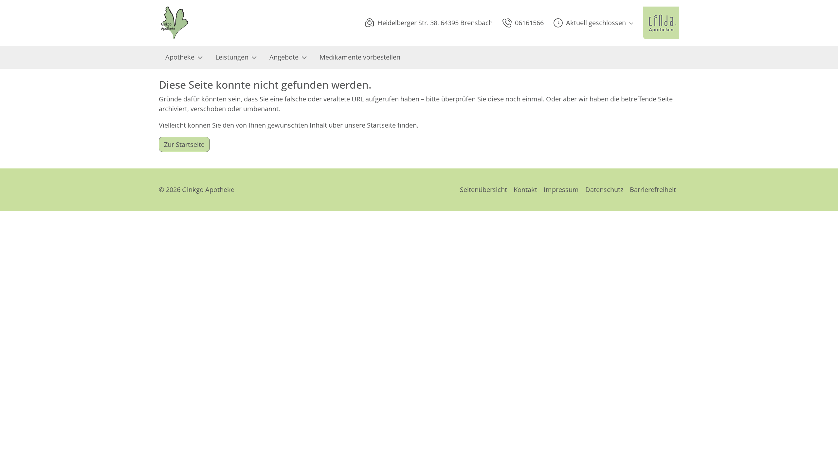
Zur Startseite (184, 144)
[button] (593, 23)
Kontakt (525, 189)
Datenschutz (604, 189)
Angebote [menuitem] (284, 57)
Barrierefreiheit (653, 189)
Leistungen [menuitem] (231, 57)
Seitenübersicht (483, 189)
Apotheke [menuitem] (179, 57)
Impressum (561, 189)
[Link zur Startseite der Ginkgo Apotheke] (175, 23)
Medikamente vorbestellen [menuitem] (359, 57)
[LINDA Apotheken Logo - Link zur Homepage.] (661, 23)
